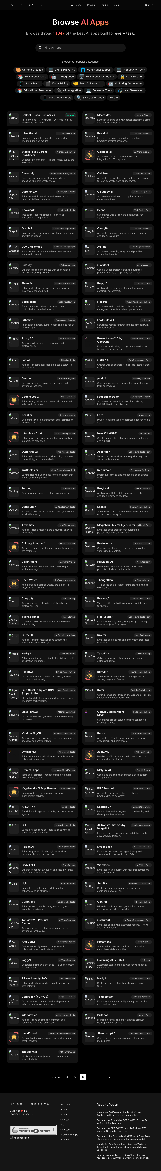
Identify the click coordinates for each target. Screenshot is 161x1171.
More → (113, 97)
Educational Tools (32, 76)
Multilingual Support (95, 69)
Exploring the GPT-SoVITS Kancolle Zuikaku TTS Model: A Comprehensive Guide (121, 1129)
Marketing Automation (125, 83)
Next (108, 1077)
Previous (55, 1077)
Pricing (91, 4)
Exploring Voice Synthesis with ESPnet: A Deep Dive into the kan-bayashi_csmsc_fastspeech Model (123, 1137)
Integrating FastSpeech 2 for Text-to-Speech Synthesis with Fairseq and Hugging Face (120, 1113)
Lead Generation (130, 90)
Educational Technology (97, 76)
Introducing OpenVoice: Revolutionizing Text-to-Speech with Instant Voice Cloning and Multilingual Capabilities (122, 1147)
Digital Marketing (61, 69)
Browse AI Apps (69, 1134)
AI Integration (62, 76)
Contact (64, 1119)
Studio (104, 4)
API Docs (76, 4)
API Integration (68, 90)
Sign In (149, 4)
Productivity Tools (130, 69)
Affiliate (64, 1139)
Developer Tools (99, 90)
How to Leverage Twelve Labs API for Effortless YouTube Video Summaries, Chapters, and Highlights (123, 1156)
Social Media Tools (56, 97)
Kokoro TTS (27, 1114)
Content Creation (29, 69)
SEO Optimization (90, 97)
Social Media (29, 83)
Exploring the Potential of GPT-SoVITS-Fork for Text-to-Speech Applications (123, 1121)
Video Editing (56, 83)
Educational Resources (34, 90)
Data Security (131, 76)
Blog (116, 4)
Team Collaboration (88, 83)
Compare (65, 1129)
